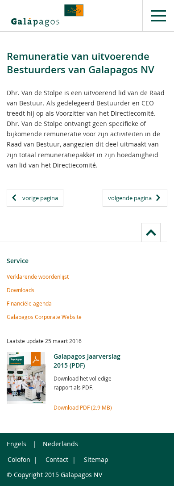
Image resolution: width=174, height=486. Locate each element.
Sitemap (96, 459)
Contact (57, 459)
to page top (151, 232)
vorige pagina (40, 198)
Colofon (19, 459)
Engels (16, 444)
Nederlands (60, 444)
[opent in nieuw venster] (47, 15)
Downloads (20, 289)
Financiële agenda (29, 303)
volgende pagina (130, 198)
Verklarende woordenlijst (38, 276)
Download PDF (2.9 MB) (83, 407)
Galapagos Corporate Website (44, 316)
